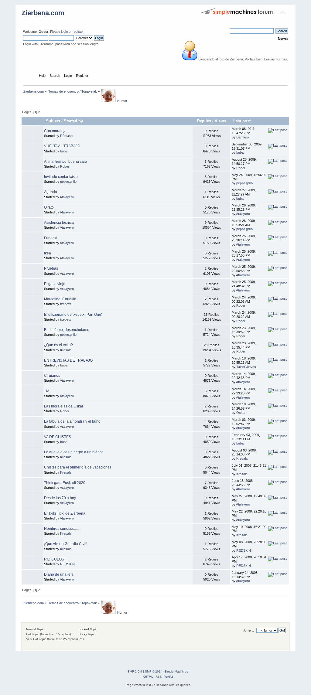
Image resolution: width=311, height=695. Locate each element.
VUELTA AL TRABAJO (62, 146)
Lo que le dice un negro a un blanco (74, 452)
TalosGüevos (246, 367)
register (78, 31)
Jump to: (249, 630)
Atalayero (67, 197)
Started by (73, 121)
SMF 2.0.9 (135, 671)
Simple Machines (176, 671)
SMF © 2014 (153, 671)
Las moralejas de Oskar (63, 406)
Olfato (49, 207)
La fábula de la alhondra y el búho (72, 421)
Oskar (241, 412)
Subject (53, 121)
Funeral (50, 238)
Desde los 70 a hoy (60, 498)
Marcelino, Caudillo (60, 299)
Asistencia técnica (59, 222)
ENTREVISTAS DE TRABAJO (68, 360)
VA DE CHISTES (57, 437)
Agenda (50, 192)
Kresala (65, 350)
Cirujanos (52, 375)
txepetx (65, 304)
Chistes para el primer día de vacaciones (77, 467)
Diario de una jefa (58, 574)
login (64, 31)
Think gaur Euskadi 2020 (64, 483)
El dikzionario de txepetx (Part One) (73, 314)
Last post (242, 121)
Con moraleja (55, 131)
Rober (64, 166)
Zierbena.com (43, 13)
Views (220, 121)
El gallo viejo (54, 284)
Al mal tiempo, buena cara (65, 161)
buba (63, 151)
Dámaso (66, 136)
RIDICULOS (54, 559)
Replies (204, 121)
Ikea (47, 253)
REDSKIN (243, 550)
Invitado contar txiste (61, 177)
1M (46, 391)
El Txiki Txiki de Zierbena (64, 513)
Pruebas (51, 268)
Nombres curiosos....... (62, 528)
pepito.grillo (68, 181)
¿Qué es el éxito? (58, 345)
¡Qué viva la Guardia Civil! (65, 544)
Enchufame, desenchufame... (68, 330)
